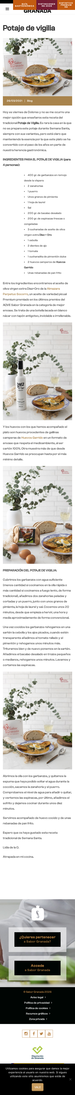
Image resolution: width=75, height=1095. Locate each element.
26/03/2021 (14, 100)
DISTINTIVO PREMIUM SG (66, 5)
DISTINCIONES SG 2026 (46, 5)
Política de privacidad (37, 1002)
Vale (37, 1087)
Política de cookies (37, 1008)
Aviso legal (37, 997)
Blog (29, 100)
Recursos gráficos (37, 1013)
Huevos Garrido (32, 437)
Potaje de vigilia (29, 27)
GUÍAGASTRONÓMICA (24, 5)
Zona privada (37, 1019)
